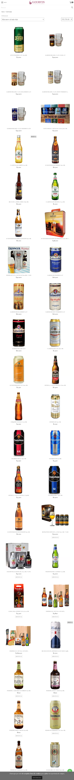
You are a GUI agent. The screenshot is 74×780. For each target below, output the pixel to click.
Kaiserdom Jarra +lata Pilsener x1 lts (19, 128)
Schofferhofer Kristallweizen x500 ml (18, 238)
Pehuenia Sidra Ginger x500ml (18, 730)
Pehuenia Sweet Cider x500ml (55, 690)
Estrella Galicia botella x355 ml (18, 495)
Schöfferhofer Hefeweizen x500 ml (19, 532)
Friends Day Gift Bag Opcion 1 (18, 651)
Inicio (3, 12)
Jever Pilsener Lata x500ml (18, 55)
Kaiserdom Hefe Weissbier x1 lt (55, 312)
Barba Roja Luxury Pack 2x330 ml (19, 611)
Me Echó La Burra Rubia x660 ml (19, 202)
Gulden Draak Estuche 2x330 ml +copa (19, 571)
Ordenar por (4, 16)
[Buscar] (72, 7)
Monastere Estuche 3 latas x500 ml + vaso (55, 532)
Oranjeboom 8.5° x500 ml (18, 458)
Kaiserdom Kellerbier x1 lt (18, 312)
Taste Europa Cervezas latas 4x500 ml (55, 128)
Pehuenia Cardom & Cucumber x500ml (19, 690)
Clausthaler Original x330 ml (55, 202)
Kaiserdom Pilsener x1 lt (55, 275)
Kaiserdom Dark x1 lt (18, 348)
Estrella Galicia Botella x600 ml (55, 385)
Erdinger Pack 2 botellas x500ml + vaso (18, 275)
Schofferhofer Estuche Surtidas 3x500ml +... (55, 238)
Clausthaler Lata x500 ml (55, 348)
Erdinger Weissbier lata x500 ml (55, 730)
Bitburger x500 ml (55, 422)
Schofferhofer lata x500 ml (19, 385)
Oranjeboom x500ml (55, 458)
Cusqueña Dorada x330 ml (19, 422)
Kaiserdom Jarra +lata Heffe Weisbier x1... (55, 92)
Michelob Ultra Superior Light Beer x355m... (55, 651)
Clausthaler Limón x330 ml (18, 165)
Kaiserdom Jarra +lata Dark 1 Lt (55, 55)
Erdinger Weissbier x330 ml (18, 770)
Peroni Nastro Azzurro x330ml (55, 571)
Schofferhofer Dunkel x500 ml (55, 165)
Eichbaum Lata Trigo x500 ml (55, 770)
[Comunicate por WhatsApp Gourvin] (69, 771)
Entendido (37, 777)
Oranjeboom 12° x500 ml (55, 495)
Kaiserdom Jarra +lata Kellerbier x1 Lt (19, 92)
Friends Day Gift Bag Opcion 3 (55, 611)
